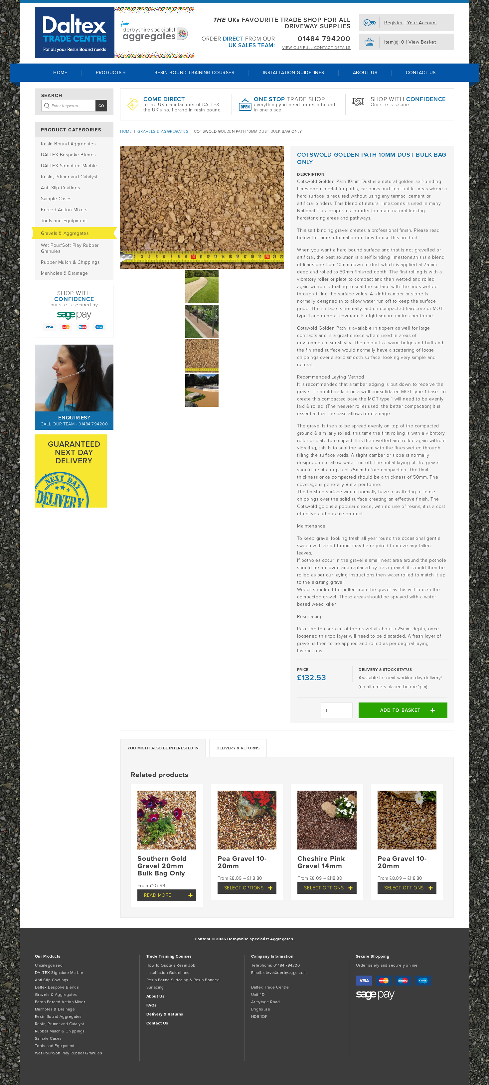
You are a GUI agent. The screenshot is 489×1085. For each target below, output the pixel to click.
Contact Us (421, 73)
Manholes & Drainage (64, 273)
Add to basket (400, 710)
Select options (244, 888)
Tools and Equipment (64, 221)
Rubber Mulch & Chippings (70, 262)
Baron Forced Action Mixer (60, 1002)
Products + (111, 73)
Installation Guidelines (293, 73)
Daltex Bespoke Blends (57, 987)
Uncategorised (49, 965)
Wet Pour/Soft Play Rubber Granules (70, 248)
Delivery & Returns (238, 748)
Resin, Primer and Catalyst (69, 177)
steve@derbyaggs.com (284, 972)
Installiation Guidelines (168, 972)
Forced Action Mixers (64, 210)
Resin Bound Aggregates (68, 144)
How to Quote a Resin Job (171, 965)
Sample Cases (56, 199)
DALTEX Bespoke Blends (68, 155)
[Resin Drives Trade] (114, 32)
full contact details (316, 47)
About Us (365, 73)
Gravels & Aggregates (64, 233)
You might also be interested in (163, 748)
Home (60, 73)
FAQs (151, 1005)
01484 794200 (324, 39)
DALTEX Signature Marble (69, 166)
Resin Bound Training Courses (194, 73)
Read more (157, 895)
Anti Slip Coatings (60, 188)
